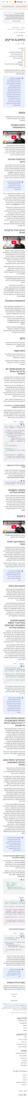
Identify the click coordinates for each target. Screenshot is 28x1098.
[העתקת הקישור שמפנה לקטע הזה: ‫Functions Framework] (23, 303)
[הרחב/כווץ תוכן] (18, 48)
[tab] (21, 421)
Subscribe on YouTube (22, 1044)
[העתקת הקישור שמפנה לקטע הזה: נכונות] (17, 113)
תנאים (25, 1091)
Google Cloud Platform (21, 1082)
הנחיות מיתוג (24, 1063)
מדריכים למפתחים (22, 1020)
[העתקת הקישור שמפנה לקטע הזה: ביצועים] (15, 516)
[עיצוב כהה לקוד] (21, 424)
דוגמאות (25, 1025)
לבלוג (25, 1037)
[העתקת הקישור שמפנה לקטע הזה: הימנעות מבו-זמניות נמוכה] (18, 544)
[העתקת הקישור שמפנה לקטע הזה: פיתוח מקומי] (12, 351)
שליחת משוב (20, 35)
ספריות (25, 1028)
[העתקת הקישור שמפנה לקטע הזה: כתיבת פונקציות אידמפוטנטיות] (11, 127)
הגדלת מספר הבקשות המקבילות (16, 563)
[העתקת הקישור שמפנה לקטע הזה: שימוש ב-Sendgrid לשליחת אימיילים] (8, 492)
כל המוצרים (24, 1084)
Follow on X (24, 1042)
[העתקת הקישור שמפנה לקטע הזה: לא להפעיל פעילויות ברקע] (18, 162)
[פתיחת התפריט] (25, 2)
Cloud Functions (7, 6)
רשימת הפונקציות (19, 270)
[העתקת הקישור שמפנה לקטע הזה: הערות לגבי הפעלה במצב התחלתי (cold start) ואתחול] (17, 765)
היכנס (3, 1)
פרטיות (21, 1091)
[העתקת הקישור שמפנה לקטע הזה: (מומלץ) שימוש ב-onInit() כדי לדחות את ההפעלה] (10, 407)
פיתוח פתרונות (10, 29)
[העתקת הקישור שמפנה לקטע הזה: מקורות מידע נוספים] (5, 983)
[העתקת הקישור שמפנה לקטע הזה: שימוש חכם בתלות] (6, 586)
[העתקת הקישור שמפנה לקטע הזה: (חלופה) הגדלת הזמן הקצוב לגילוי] (20, 467)
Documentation (21, 6)
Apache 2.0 (24, 1007)
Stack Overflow (23, 1055)
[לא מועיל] (15, 32)
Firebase (23, 27)
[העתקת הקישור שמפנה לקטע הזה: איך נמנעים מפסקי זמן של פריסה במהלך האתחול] (16, 374)
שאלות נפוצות (23, 1065)
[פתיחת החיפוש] (10, 2)
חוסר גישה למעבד (14, 817)
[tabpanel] (14, 442)
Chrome (25, 1077)
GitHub (25, 1030)
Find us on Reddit (23, 1039)
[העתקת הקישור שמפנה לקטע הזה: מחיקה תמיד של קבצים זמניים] (18, 233)
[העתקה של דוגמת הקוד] (24, 424)
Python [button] (15, 421)
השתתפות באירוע (23, 1046)
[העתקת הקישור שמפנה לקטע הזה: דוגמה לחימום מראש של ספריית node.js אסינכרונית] (10, 858)
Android (25, 1075)
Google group (23, 1058)
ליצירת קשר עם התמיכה (21, 1053)
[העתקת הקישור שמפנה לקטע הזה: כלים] (18, 339)
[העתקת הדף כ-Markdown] (18, 43)
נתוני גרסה (24, 1060)
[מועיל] (17, 32)
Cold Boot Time (16, 989)
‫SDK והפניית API (23, 1023)
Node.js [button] (22, 421)
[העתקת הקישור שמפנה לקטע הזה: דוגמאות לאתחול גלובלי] (7, 929)
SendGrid (22, 505)
